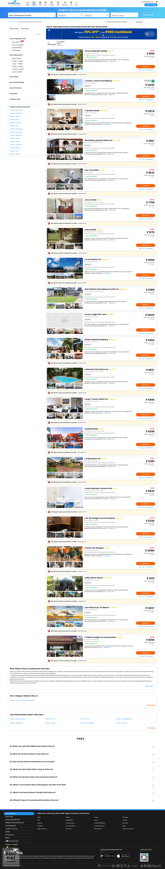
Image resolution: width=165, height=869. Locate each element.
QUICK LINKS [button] (9, 817)
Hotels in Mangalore (16, 129)
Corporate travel (99, 826)
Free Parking (16, 50)
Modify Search (148, 15)
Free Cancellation (18, 45)
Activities (40, 826)
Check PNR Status (99, 823)
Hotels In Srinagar (121, 723)
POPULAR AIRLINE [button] (10, 826)
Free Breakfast (17, 48)
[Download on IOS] (123, 858)
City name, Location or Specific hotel (19, 13)
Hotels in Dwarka (15, 123)
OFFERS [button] (7, 832)
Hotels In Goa (84, 719)
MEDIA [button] (7, 838)
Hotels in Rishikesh (16, 135)
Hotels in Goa (14, 126)
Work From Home (128, 829)
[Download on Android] (107, 857)
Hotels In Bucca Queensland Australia (22, 700)
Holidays (125, 817)
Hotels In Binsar (50, 719)
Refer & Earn (98, 829)
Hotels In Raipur (50, 723)
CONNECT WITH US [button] (11, 829)
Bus (38, 820)
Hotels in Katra (14, 120)
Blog (124, 826)
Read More (149, 686)
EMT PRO (125, 823)
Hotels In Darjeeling (16, 723)
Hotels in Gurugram (16, 132)
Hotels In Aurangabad (87, 723)
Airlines (125, 820)
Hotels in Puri (14, 151)
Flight (39, 817)
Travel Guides (70, 823)
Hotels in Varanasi (16, 113)
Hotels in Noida (15, 138)
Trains (96, 817)
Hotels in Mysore (15, 148)
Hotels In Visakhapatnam (124, 719)
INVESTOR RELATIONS (12, 841)
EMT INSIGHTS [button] (9, 835)
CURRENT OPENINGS (11, 845)
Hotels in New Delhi (16, 110)
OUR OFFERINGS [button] (10, 814)
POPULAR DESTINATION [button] (12, 820)
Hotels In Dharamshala (17, 719)
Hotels (68, 817)
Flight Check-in (42, 829)
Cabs (96, 820)
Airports (39, 823)
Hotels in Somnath (16, 145)
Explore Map (25, 28)
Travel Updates (70, 826)
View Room (145, 67)
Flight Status (69, 820)
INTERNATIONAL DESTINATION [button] (14, 823)
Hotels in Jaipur (15, 116)
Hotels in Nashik (15, 154)
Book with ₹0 (17, 42)
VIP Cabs (68, 829)
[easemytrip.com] (14, 5)
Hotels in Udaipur (15, 141)
